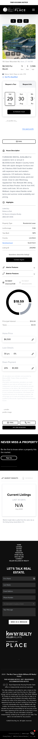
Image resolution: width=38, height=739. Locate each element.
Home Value (19, 555)
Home (19, 545)
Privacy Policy (7, 736)
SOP (22, 679)
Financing (19, 553)
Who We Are (19, 557)
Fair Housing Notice (19, 2)
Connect (19, 559)
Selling (19, 551)
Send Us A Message (19, 622)
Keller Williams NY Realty (19, 561)
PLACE (19, 676)
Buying (19, 549)
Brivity (17, 733)
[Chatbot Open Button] (32, 733)
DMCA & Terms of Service (20, 736)
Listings (19, 547)
